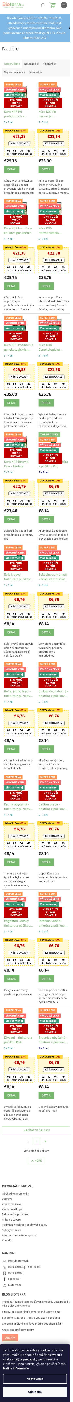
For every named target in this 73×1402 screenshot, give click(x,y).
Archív (10, 1337)
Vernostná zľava (11, 1204)
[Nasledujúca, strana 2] (36, 1141)
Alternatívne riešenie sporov (19, 1235)
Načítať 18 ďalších (37, 1130)
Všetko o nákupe (12, 1209)
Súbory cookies (11, 1230)
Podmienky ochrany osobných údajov (24, 1225)
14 (45, 1141)
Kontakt (7, 1240)
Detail (11, 169)
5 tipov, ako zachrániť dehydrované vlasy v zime (31, 1312)
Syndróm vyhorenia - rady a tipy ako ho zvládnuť (31, 1318)
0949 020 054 (16, 1273)
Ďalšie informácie (16, 1368)
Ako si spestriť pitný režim (18, 1330)
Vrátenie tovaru (11, 1220)
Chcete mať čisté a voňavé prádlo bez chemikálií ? (32, 1324)
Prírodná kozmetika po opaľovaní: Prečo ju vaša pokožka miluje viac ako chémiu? (36, 1304)
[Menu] (64, 5)
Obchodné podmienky (15, 1194)
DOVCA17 (19, 143)
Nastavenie (35, 1379)
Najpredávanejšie (14, 72)
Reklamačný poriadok (15, 1214)
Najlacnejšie (31, 64)
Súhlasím (35, 1392)
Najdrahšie (49, 64)
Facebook (14, 1279)
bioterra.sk (14, 1285)
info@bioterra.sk (18, 1261)
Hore (38, 1160)
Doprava (7, 1199)
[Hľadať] (43, 5)
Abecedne (35, 72)
